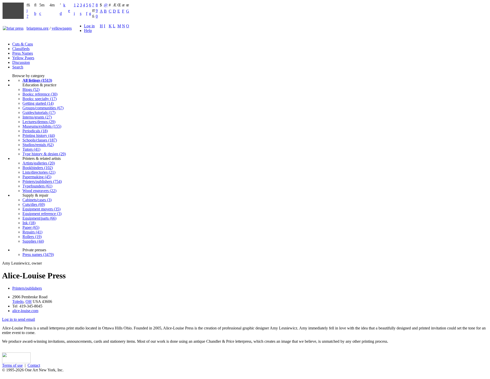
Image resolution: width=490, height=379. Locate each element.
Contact (34, 365)
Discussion (21, 62)
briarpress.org (37, 28)
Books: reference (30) (39, 94)
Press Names (22, 53)
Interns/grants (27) (37, 117)
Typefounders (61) (37, 186)
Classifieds (21, 48)
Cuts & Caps (22, 44)
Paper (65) (30, 227)
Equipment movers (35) (41, 209)
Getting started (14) (38, 103)
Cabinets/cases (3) (37, 200)
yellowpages (62, 28)
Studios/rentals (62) (38, 145)
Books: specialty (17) (39, 99)
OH (29, 301)
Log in (89, 26)
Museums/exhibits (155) (41, 126)
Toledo (17, 301)
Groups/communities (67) (43, 108)
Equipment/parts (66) (39, 218)
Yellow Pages (23, 58)
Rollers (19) (32, 236)
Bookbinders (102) (37, 167)
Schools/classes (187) (39, 140)
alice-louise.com (25, 311)
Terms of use (12, 365)
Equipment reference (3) (42, 213)
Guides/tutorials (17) (38, 112)
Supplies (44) (33, 241)
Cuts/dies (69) (33, 204)
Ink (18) (28, 223)
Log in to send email (18, 319)
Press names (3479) (38, 254)
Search (17, 67)
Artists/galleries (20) (38, 163)
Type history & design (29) (44, 154)
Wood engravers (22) (39, 190)
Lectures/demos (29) (38, 122)
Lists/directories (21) (38, 172)
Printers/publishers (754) (42, 181)
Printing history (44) (38, 135)
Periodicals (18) (35, 131)
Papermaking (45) (36, 177)
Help (88, 30)
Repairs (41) (32, 232)
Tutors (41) (31, 149)
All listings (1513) (37, 80)
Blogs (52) (31, 89)
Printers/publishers (27, 288)
